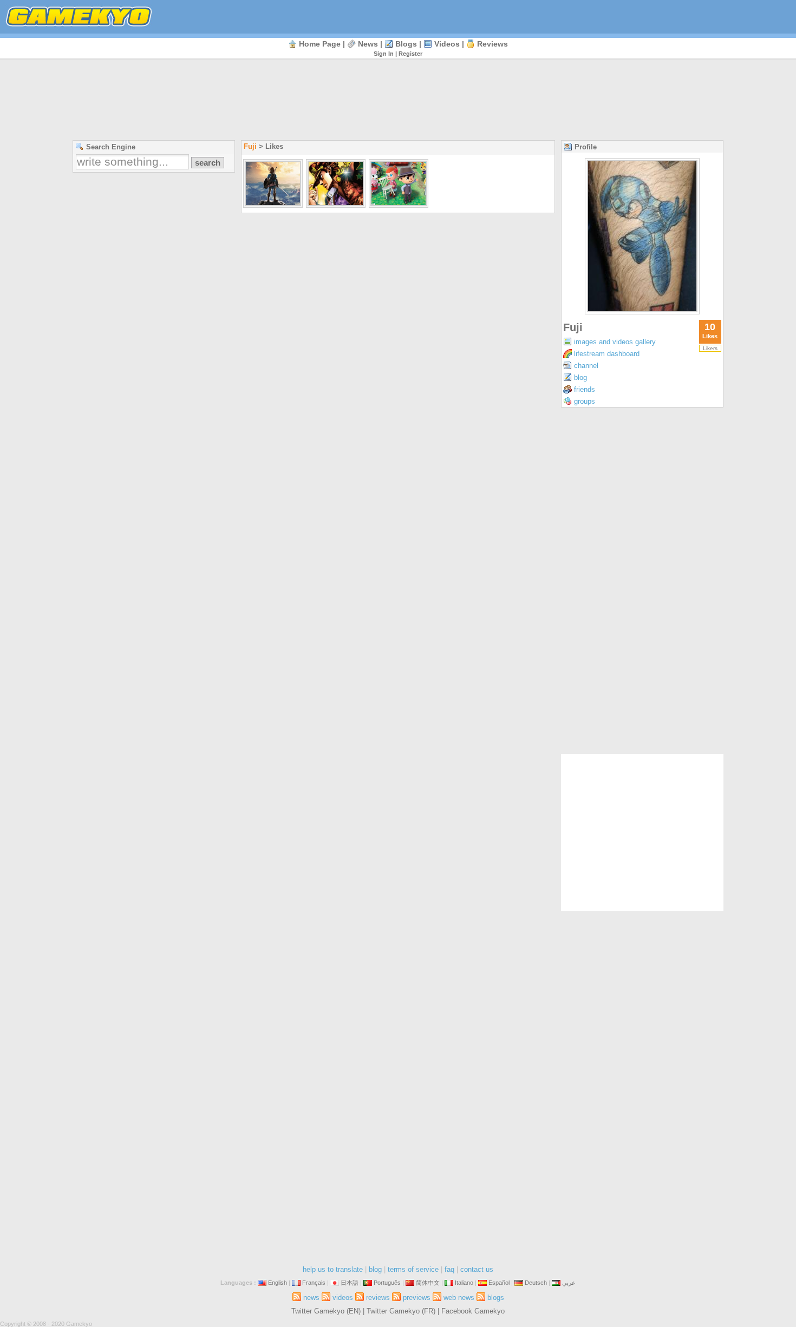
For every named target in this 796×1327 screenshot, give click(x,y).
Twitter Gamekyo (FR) (401, 1311)
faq (449, 1269)
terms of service (413, 1269)
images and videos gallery (615, 342)
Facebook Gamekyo (473, 1311)
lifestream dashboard (607, 354)
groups (584, 401)
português (387, 1282)
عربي (569, 1282)
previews (416, 1297)
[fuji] (642, 311)
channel (586, 366)
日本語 (349, 1282)
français (313, 1282)
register (410, 53)
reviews (492, 44)
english (277, 1282)
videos (447, 44)
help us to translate (333, 1269)
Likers (710, 348)
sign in (384, 53)
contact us (476, 1269)
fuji (250, 146)
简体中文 (428, 1282)
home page (320, 44)
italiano (464, 1282)
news (368, 44)
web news (458, 1297)
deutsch (536, 1282)
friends (584, 389)
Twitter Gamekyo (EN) (326, 1311)
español (499, 1282)
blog (580, 377)
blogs (406, 44)
